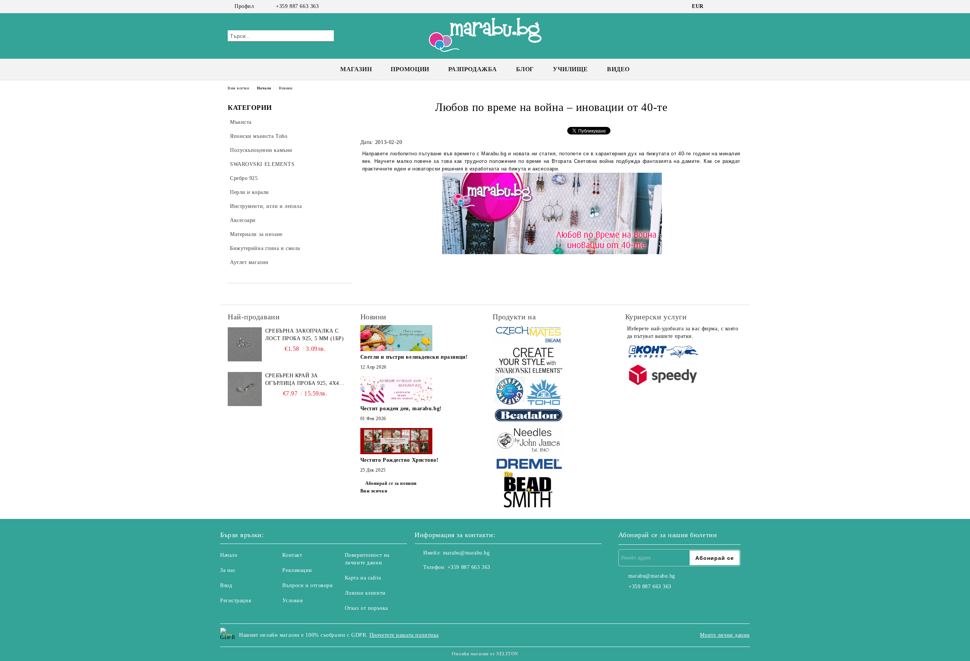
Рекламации (297, 570)
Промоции (410, 69)
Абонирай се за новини (391, 483)
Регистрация (235, 600)
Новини (285, 88)
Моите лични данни (725, 635)
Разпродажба (472, 69)
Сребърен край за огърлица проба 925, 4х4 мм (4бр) (302, 380)
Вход (226, 585)
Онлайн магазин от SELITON (485, 653)
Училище (570, 69)
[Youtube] (454, 583)
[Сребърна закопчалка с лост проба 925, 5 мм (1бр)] (245, 344)
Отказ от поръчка (366, 608)
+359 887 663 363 (297, 6)
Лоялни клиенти (365, 593)
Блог (525, 69)
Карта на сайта (363, 578)
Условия (292, 600)
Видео (618, 69)
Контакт (292, 555)
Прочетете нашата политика (404, 635)
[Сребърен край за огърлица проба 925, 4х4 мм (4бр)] (245, 389)
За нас (227, 570)
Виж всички (238, 88)
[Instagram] (727, 6)
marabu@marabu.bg (466, 553)
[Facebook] (715, 6)
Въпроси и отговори (307, 585)
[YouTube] (738, 6)
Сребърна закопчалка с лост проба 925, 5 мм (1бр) (304, 334)
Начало (264, 88)
